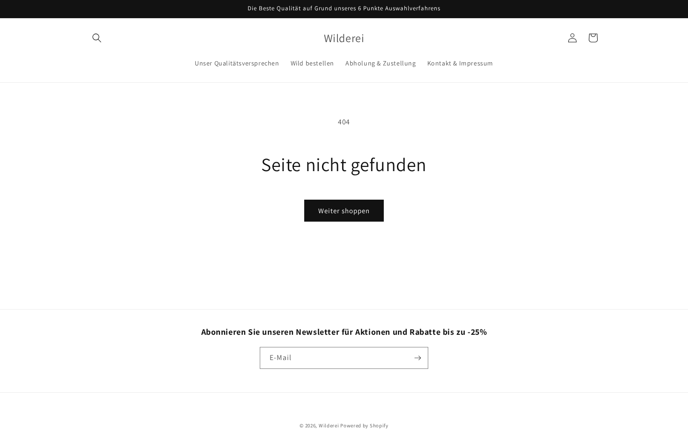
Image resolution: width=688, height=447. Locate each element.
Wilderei (329, 425)
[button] (97, 38)
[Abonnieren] (417, 358)
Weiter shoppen (344, 210)
